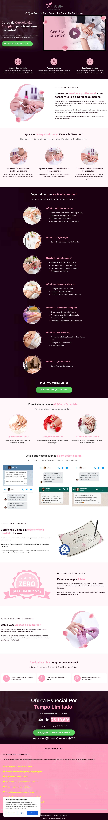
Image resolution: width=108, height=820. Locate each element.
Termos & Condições (46, 815)
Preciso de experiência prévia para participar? (24, 772)
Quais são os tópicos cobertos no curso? (22, 782)
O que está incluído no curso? (17, 777)
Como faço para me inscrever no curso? (21, 792)
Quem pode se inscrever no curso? (19, 767)
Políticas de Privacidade (60, 815)
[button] (54, 754)
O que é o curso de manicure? (17, 755)
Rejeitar (22, 813)
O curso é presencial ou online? (18, 787)
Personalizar (11, 813)
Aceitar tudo (32, 813)
